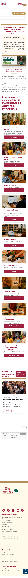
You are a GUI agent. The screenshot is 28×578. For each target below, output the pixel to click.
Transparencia (6, 556)
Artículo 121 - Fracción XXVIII (5, 435)
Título (3, 431)
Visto (21, 431)
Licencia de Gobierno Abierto (10, 561)
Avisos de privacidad (7, 559)
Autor (12, 431)
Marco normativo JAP (8, 554)
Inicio (3, 552)
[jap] (14, 4)
